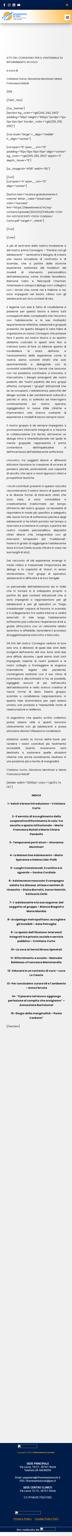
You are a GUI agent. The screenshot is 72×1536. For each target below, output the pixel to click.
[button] (67, 4)
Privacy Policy (23, 1519)
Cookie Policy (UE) (47, 1519)
